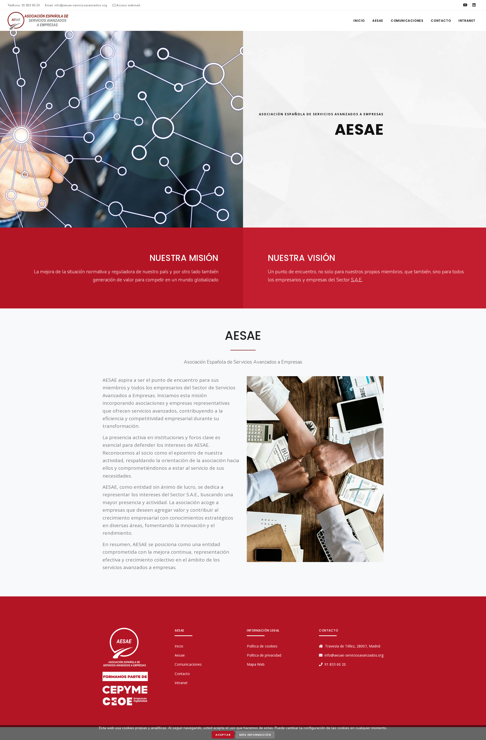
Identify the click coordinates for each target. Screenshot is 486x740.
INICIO (359, 20)
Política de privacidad (264, 655)
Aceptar (223, 735)
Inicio (179, 646)
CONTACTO (441, 20)
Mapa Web (256, 664)
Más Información (255, 735)
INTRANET (466, 20)
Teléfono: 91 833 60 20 (24, 5)
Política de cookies (262, 646)
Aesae (180, 655)
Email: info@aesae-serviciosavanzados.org (76, 5)
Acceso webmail (128, 5)
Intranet (181, 682)
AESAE (377, 20)
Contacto (182, 673)
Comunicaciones (407, 20)
